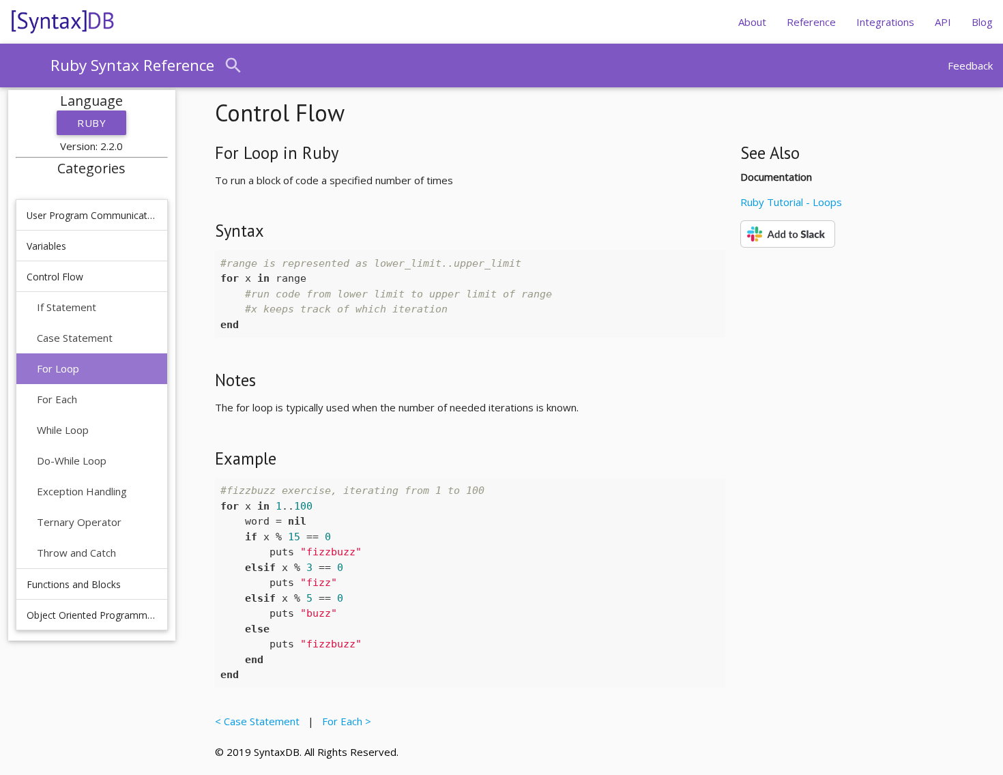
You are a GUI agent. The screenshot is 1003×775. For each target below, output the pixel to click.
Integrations (885, 22)
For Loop (58, 368)
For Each (57, 399)
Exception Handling (82, 491)
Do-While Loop (71, 460)
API (943, 22)
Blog (982, 22)
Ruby (91, 123)
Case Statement (75, 338)
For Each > (344, 721)
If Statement (66, 307)
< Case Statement (260, 721)
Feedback (970, 65)
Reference (811, 22)
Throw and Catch (76, 552)
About (752, 22)
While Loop (63, 430)
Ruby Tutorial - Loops (791, 202)
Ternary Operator (79, 522)
